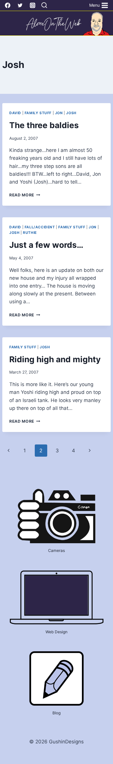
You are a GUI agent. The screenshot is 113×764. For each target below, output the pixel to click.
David (15, 113)
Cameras (56, 550)
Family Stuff (38, 113)
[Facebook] (7, 5)
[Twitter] (20, 5)
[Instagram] (32, 5)
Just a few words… (46, 245)
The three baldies (44, 125)
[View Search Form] (44, 5)
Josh (71, 113)
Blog (56, 713)
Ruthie (30, 232)
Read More (24, 195)
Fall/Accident (40, 227)
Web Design (56, 632)
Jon (59, 113)
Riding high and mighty (55, 359)
